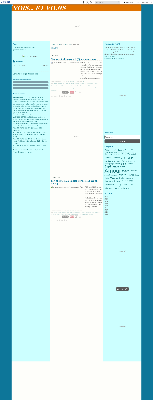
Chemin (131, 161)
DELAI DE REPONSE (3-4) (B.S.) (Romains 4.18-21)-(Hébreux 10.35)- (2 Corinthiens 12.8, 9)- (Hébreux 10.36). (30, 135)
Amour (113, 171)
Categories (67, 44)
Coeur (137, 175)
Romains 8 (110, 181)
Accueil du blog (109, 56)
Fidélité (133, 154)
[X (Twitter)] (87, 2)
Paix (121, 178)
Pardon (126, 170)
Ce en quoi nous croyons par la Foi (24, 47)
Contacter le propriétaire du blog (25, 74)
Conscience (122, 152)
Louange (117, 154)
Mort (131, 184)
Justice (117, 163)
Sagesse (108, 154)
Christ (124, 154)
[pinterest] (91, 2)
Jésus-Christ (111, 188)
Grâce (114, 178)
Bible (123, 164)
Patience (114, 175)
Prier (131, 181)
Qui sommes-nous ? (19, 50)
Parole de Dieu (129, 150)
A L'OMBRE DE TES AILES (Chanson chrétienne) (29, 117)
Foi (118, 184)
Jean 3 (107, 175)
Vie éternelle (110, 161)
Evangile (114, 150)
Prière (122, 175)
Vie (128, 154)
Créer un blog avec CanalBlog (114, 58)
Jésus (128, 157)
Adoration (108, 157)
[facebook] (83, 2)
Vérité (130, 164)
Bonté (122, 166)
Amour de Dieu (109, 184)
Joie (118, 181)
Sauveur (134, 170)
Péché (107, 150)
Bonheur (121, 150)
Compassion (111, 152)
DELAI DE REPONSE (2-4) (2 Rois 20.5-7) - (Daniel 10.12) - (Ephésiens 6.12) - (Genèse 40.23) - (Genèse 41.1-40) (30, 141)
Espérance (112, 166)
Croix (107, 178)
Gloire (118, 161)
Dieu (130, 175)
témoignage (109, 164)
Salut (124, 161)
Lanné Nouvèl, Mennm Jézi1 (22, 115)
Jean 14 (126, 184)
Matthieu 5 (129, 178)
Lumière (131, 152)
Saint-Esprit (116, 157)
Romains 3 (125, 181)
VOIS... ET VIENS (56, 44)
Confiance (123, 188)
